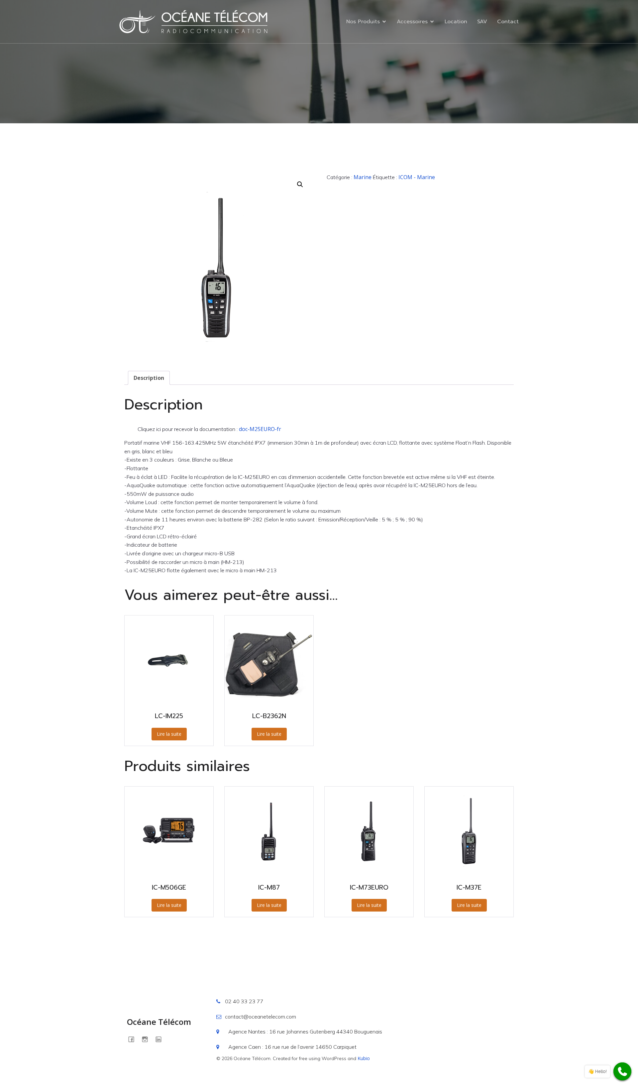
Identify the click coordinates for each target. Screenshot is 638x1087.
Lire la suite (169, 734)
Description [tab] (149, 377)
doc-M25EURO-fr (260, 429)
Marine (363, 177)
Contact (508, 22)
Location (456, 22)
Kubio (364, 1058)
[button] (300, 184)
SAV (482, 22)
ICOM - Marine (416, 177)
